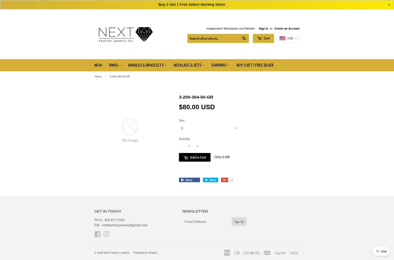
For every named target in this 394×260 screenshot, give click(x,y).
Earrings (219, 65)
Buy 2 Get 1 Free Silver (255, 65)
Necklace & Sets (188, 65)
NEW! (98, 65)
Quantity (184, 139)
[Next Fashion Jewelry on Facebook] (97, 235)
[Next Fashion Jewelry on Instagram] (106, 235)
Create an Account (287, 28)
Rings (114, 65)
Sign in (263, 28)
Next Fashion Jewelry (116, 252)
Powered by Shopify (145, 252)
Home (97, 76)
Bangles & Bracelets (146, 65)
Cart (266, 38)
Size (181, 120)
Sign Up (239, 222)
